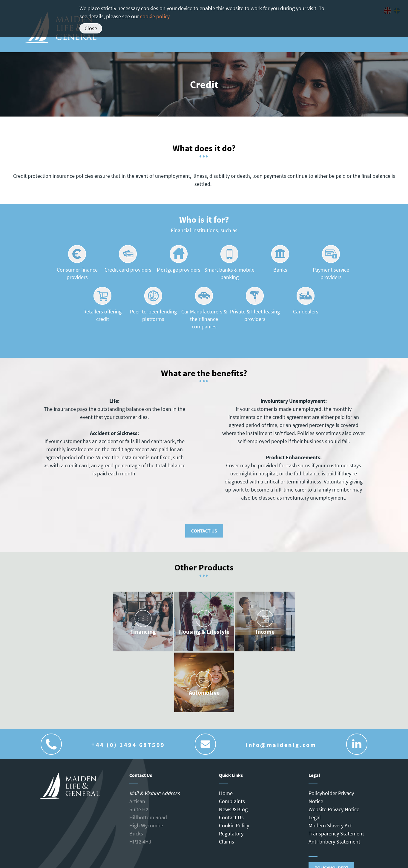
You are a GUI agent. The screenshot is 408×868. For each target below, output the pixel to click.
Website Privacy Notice (334, 809)
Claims (226, 841)
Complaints (232, 801)
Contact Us (204, 531)
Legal (315, 817)
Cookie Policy (234, 825)
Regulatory (231, 833)
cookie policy (155, 16)
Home (226, 793)
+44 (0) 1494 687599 (128, 744)
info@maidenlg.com (281, 744)
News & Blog (233, 809)
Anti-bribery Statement (334, 841)
